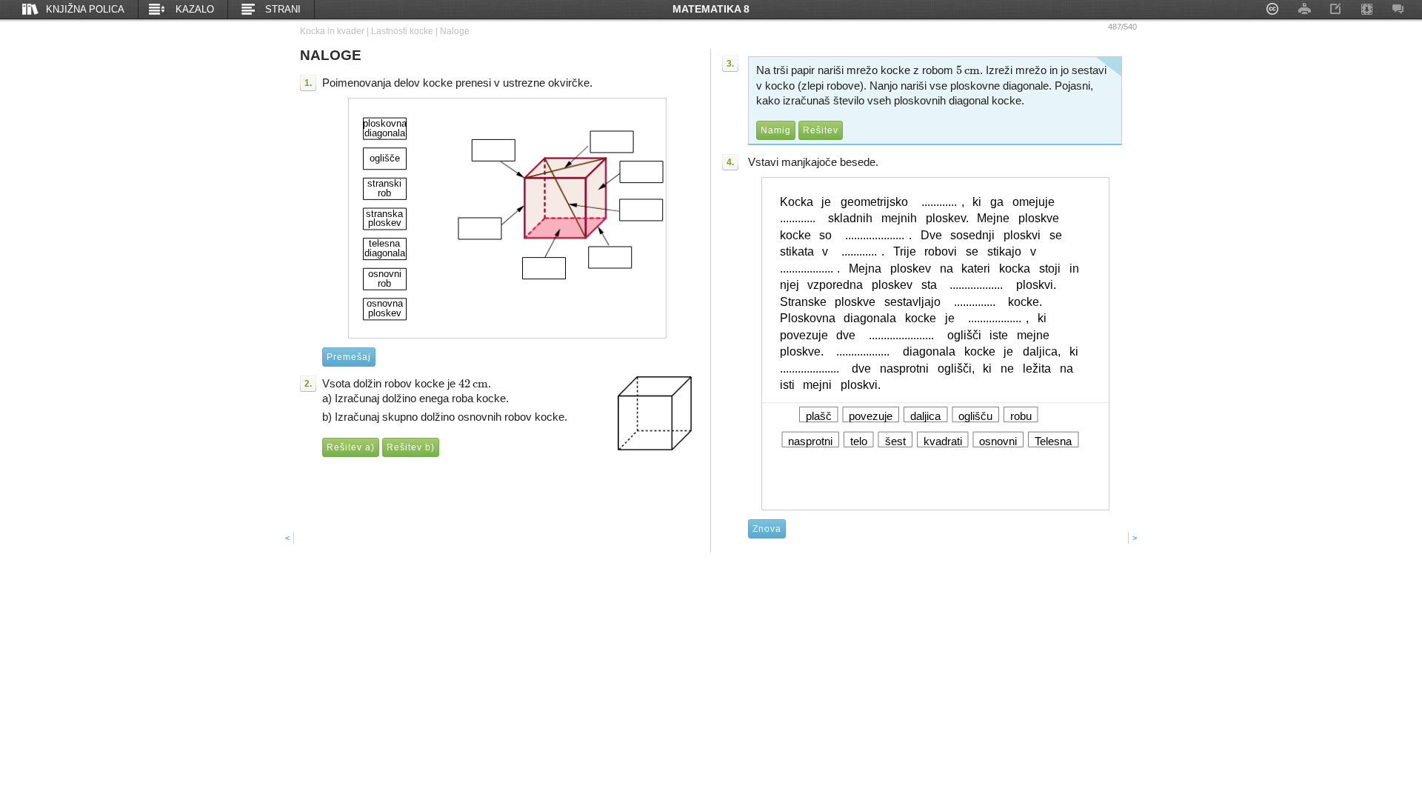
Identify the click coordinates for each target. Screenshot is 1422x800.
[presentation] (473, 383)
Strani (283, 9)
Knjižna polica (85, 9)
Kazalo (195, 9)
